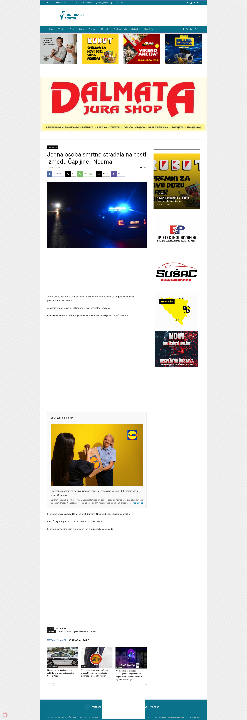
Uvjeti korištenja (86, 2)
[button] (196, 29)
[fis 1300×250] (183, 49)
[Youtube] (198, 2)
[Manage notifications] (5, 715)
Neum (68, 632)
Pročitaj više (137, 503)
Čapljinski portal (62, 628)
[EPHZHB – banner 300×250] (176, 250)
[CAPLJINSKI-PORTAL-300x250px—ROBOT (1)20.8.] (100, 63)
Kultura (82, 29)
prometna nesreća (81, 632)
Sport (72, 29)
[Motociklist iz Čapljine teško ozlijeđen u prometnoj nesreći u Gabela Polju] (62, 657)
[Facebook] (187, 2)
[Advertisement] (97, 272)
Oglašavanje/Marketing (103, 2)
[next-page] (53, 685)
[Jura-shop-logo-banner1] (123, 131)
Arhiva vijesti (119, 2)
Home (51, 29)
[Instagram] (191, 2)
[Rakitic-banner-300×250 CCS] (58, 63)
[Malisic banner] (176, 366)
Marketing (105, 29)
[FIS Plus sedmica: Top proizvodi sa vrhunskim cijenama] (177, 181)
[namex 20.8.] (142, 63)
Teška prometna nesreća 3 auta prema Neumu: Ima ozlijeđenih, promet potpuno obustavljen (94, 673)
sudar (93, 632)
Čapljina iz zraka (120, 29)
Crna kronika (52, 147)
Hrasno (60, 632)
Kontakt (74, 2)
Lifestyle (119, 667)
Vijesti (60, 29)
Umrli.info (148, 29)
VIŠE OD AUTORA (79, 640)
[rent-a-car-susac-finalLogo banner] (176, 289)
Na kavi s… (135, 29)
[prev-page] (49, 685)
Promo (92, 29)
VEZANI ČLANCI (56, 640)
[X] (194, 2)
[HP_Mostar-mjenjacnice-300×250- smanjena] (176, 327)
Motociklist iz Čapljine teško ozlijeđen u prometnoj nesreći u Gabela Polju (60, 673)
